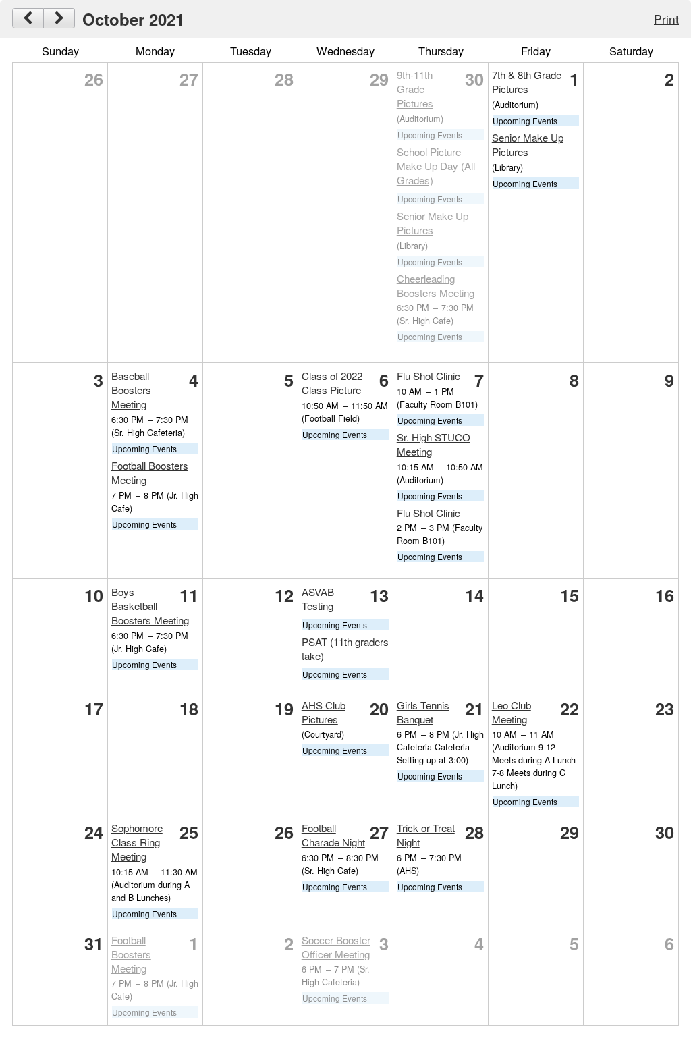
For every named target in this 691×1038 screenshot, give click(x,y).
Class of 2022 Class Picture (332, 382)
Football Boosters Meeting (131, 954)
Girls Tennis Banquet (423, 712)
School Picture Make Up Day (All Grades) (436, 165)
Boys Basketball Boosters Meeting (150, 605)
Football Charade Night (333, 835)
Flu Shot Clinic (428, 375)
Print (666, 18)
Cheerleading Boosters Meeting (435, 285)
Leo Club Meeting (511, 712)
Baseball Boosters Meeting (131, 389)
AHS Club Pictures (324, 712)
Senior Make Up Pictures (432, 223)
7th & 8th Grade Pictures (526, 81)
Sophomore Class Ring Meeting (137, 842)
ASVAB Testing (318, 598)
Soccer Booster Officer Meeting (336, 947)
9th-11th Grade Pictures (415, 88)
